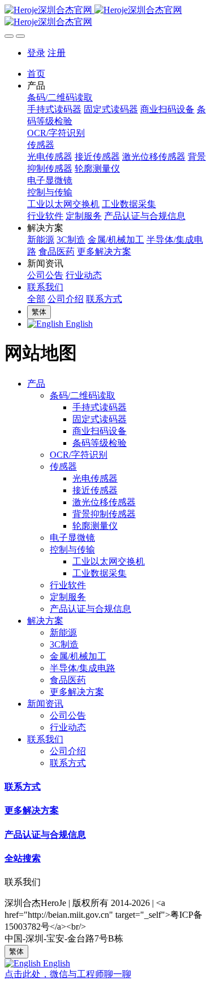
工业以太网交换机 (108, 561)
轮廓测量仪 (95, 526)
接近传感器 (95, 490)
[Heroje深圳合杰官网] (106, 16)
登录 (36, 53)
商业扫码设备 (99, 431)
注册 (56, 53)
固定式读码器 (99, 419)
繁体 (39, 312)
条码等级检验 (99, 443)
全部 (36, 299)
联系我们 (45, 739)
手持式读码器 (99, 407)
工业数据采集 (99, 573)
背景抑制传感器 (104, 514)
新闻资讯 (45, 703)
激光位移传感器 (104, 502)
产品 (36, 383)
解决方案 (45, 620)
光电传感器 (95, 478)
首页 (36, 73)
